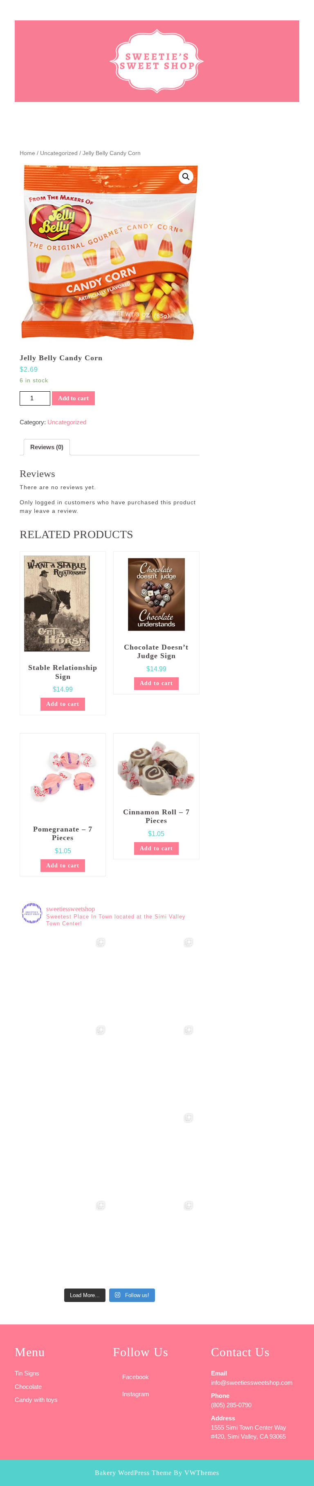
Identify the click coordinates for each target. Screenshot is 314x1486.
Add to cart (73, 398)
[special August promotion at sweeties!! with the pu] (66, 1065)
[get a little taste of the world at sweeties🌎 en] (66, 1240)
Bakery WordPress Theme (133, 1472)
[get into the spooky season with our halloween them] (66, 977)
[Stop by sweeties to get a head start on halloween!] (153, 977)
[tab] (9, 10)
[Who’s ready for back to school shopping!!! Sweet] (153, 1065)
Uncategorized (59, 153)
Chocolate (28, 1386)
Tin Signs (27, 1373)
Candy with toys (36, 1399)
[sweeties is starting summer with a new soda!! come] (66, 1153)
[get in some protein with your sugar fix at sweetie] (153, 1153)
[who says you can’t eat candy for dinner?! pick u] (153, 1240)
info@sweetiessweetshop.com (252, 1382)
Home (27, 153)
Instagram (135, 1394)
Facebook (135, 1376)
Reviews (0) (46, 447)
